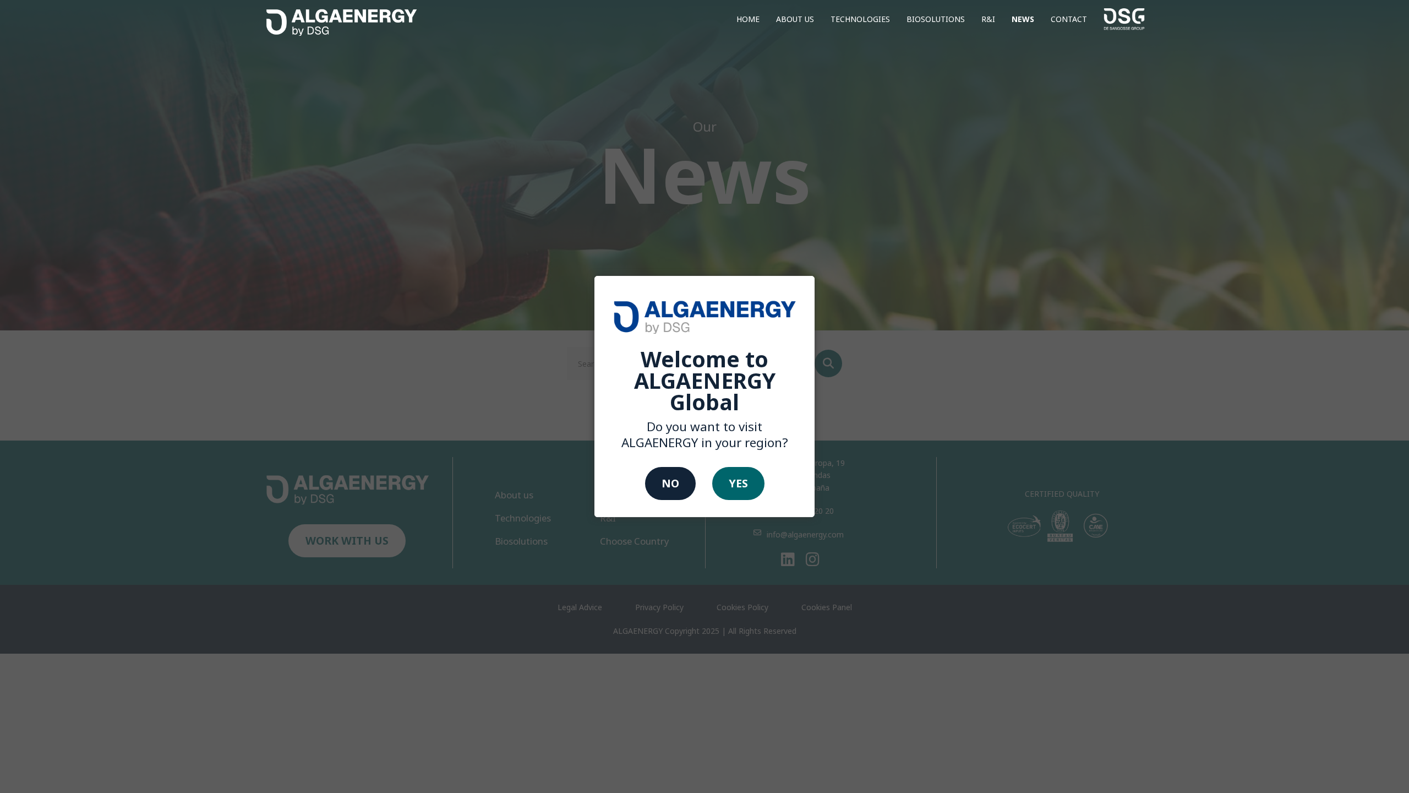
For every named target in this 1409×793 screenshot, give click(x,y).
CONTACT (1069, 19)
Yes (738, 483)
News (1023, 19)
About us (795, 19)
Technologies (860, 19)
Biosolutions (935, 19)
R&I (988, 19)
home (748, 19)
